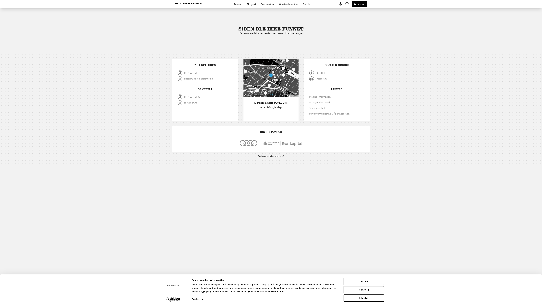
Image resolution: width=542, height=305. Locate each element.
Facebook (320, 72)
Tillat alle (363, 281)
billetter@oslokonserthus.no (198, 78)
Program (238, 4)
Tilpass (362, 289)
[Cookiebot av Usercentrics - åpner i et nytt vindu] (173, 299)
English (306, 4)
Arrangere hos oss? (319, 102)
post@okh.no (190, 102)
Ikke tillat (363, 298)
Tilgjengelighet (317, 108)
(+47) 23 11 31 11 (191, 72)
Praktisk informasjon (320, 96)
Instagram (321, 78)
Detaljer (195, 299)
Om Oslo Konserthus (288, 4)
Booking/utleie (267, 4)
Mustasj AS (279, 156)
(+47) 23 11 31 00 (192, 96)
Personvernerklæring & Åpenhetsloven (329, 113)
